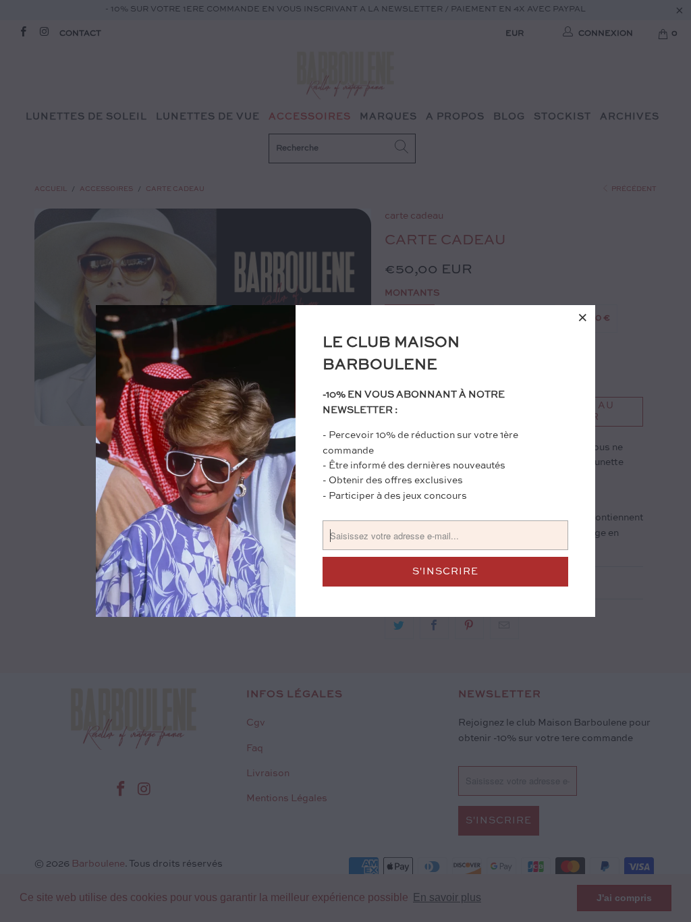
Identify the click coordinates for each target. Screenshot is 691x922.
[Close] (583, 317)
